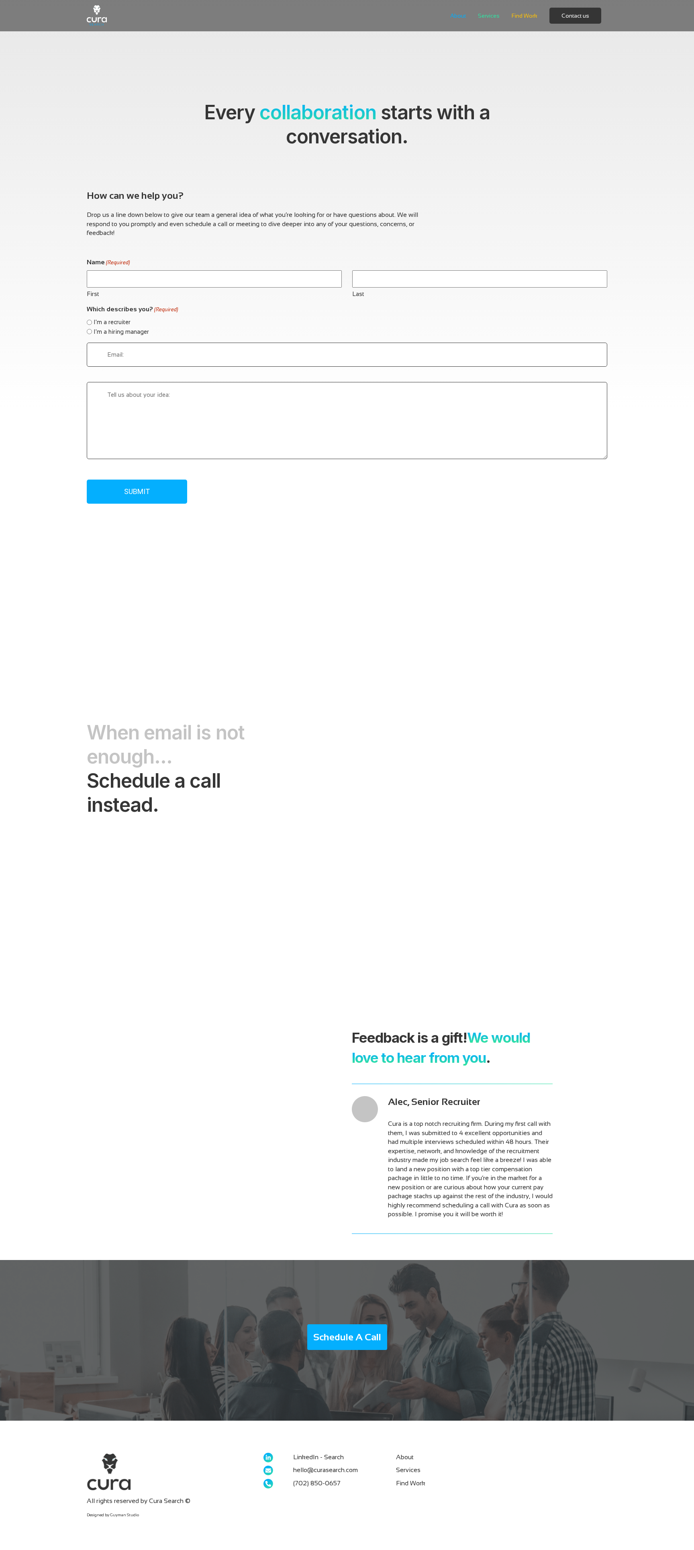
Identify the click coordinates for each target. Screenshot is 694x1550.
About (458, 15)
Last (358, 293)
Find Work (524, 15)
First (93, 293)
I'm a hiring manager (121, 331)
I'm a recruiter (112, 322)
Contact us (575, 15)
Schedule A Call (347, 1336)
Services (489, 15)
